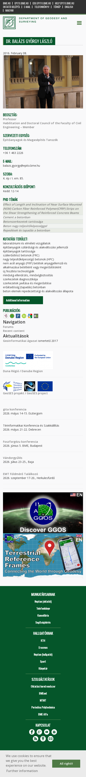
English (69, 7)
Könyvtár (43, 668)
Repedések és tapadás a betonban (26, 230)
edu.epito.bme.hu (42, 3)
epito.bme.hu (22, 3)
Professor (9, 119)
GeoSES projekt (13, 393)
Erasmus (43, 647)
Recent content (14, 331)
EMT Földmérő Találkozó (20, 474)
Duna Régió (11, 371)
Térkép (57, 7)
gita (6, 409)
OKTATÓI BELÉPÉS (11, 7)
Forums (8, 327)
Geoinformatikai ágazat (20, 341)
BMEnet (43, 693)
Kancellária (43, 615)
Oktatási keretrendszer (43, 686)
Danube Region (32, 371)
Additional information (18, 300)
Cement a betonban (16, 217)
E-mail (27, 7)
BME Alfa (43, 714)
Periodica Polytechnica (43, 707)
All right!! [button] (66, 763)
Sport (43, 661)
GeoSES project (37, 393)
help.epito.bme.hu (64, 3)
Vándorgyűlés (12, 458)
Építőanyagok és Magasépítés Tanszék (30, 140)
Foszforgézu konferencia (20, 442)
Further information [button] (22, 771)
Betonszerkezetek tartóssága (23, 221)
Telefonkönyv (41, 7)
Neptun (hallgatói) (43, 654)
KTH (43, 640)
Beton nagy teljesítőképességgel (25, 226)
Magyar (9, 10)
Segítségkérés (43, 622)
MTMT (43, 700)
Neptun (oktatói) (43, 601)
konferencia (17, 409)
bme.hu (7, 3)
